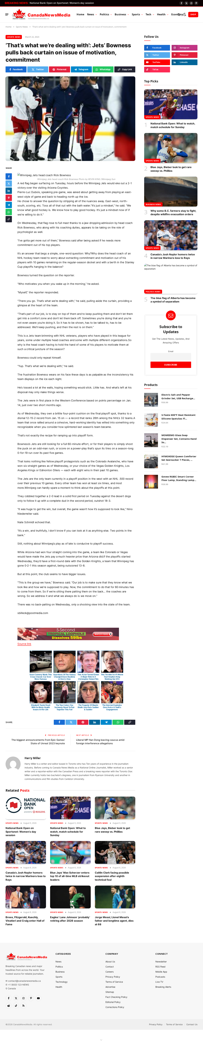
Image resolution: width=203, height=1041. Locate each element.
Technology (62, 981)
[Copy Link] (9, 219)
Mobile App (161, 971)
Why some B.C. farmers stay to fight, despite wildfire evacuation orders (173, 212)
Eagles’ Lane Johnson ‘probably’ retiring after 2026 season (70, 919)
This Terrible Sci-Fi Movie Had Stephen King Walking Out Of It (112, 677)
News (90, 14)
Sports (136, 14)
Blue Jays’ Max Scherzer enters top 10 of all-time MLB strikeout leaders (69, 876)
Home (80, 14)
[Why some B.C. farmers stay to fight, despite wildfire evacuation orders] (170, 191)
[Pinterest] (9, 198)
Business (120, 14)
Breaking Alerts (163, 987)
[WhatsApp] (9, 212)
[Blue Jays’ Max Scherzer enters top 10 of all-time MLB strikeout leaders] (70, 852)
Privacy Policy (112, 976)
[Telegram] (9, 205)
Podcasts (160, 976)
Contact (109, 966)
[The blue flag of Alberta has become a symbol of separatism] (170, 279)
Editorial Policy (113, 1002)
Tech (148, 14)
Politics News (153, 291)
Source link (24, 643)
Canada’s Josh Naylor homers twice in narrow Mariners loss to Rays (26, 876)
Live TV (159, 981)
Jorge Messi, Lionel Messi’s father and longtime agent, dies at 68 (114, 921)
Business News (153, 204)
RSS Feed (160, 966)
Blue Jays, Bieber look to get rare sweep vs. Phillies (112, 829)
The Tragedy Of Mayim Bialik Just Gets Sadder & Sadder (88, 707)
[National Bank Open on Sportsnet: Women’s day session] (26, 808)
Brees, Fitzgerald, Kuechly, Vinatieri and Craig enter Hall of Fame (25, 921)
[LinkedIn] (9, 191)
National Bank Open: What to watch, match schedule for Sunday (68, 831)
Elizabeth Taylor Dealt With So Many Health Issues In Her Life (40, 707)
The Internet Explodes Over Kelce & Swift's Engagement (112, 707)
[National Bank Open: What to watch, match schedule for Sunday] (70, 808)
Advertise (110, 987)
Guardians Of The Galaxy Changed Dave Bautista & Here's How (64, 677)
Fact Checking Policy (116, 997)
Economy (177, 14)
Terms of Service (114, 981)
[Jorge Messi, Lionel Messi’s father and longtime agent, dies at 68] (115, 897)
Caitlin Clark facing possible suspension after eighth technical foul (112, 876)
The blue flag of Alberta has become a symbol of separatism (173, 299)
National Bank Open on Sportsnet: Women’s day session (62, 2)
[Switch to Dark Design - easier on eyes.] (184, 14)
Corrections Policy (114, 1007)
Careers (109, 971)
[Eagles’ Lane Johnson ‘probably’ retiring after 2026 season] (70, 897)
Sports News (13, 37)
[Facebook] (9, 176)
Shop (193, 14)
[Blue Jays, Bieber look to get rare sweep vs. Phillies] (115, 808)
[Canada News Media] (41, 14)
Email (170, 351)
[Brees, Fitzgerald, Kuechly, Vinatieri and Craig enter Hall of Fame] (26, 897)
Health (161, 14)
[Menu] (6, 14)
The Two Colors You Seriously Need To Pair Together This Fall (64, 707)
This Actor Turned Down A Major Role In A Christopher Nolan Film (88, 677)
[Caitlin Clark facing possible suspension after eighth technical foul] (115, 852)
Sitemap (109, 992)
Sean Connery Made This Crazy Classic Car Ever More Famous (40, 677)
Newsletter (161, 961)
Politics (104, 14)
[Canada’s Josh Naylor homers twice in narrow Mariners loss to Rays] (26, 852)
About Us (110, 961)
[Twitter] (9, 183)
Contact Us (191, 1024)
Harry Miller (33, 758)
